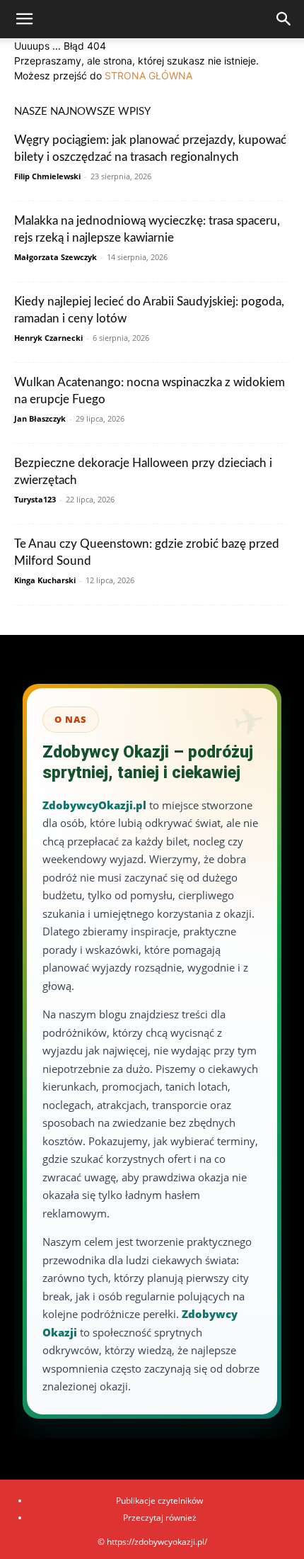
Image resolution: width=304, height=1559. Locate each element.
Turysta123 (35, 499)
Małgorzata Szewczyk (55, 257)
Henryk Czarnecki (48, 337)
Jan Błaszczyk (40, 418)
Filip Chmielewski (47, 176)
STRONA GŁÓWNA (148, 75)
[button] (24, 19)
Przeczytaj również (160, 1518)
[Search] (284, 19)
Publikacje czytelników (159, 1501)
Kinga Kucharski (45, 580)
